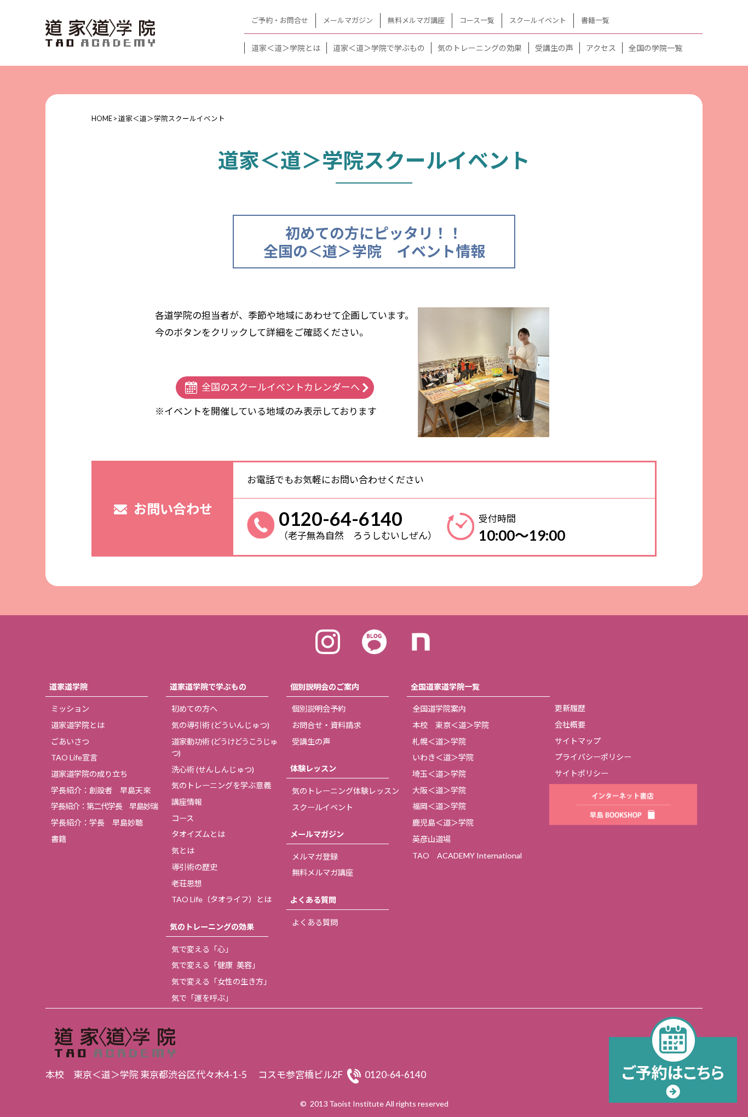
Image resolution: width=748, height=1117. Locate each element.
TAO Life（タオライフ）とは (221, 899)
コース (182, 818)
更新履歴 (570, 708)
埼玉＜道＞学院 (439, 773)
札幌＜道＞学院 (439, 741)
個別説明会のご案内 (324, 686)
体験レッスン (313, 768)
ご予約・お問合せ (279, 20)
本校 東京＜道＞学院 (450, 725)
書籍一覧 (595, 20)
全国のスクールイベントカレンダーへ (281, 387)
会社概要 (570, 724)
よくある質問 (313, 899)
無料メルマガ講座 (416, 20)
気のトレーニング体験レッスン (345, 790)
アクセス (601, 48)
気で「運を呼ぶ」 (202, 998)
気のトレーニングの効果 (480, 48)
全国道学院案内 (439, 708)
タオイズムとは (198, 834)
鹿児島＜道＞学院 (443, 822)
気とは (182, 850)
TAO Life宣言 (74, 757)
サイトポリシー (581, 773)
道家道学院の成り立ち (89, 773)
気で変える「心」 (202, 949)
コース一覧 (476, 20)
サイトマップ (578, 741)
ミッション (70, 708)
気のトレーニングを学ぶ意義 (221, 785)
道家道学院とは (78, 725)
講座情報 (186, 801)
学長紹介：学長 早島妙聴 (97, 822)
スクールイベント (537, 20)
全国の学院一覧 (655, 48)
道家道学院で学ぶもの (208, 686)
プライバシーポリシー (593, 756)
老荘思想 (186, 883)
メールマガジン (348, 20)
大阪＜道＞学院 (439, 790)
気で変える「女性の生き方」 (221, 981)
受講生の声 (554, 48)
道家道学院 (68, 686)
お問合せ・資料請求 (326, 725)
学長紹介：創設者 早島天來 (101, 790)
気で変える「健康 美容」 (215, 965)
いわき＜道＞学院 (443, 757)
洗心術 (212, 769)
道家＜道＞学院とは (285, 48)
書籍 (58, 839)
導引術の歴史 (194, 867)
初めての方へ (194, 708)
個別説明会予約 (319, 708)
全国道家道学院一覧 (445, 686)
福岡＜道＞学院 (439, 806)
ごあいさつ (70, 741)
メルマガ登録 (315, 856)
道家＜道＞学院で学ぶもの (379, 48)
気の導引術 (220, 725)
